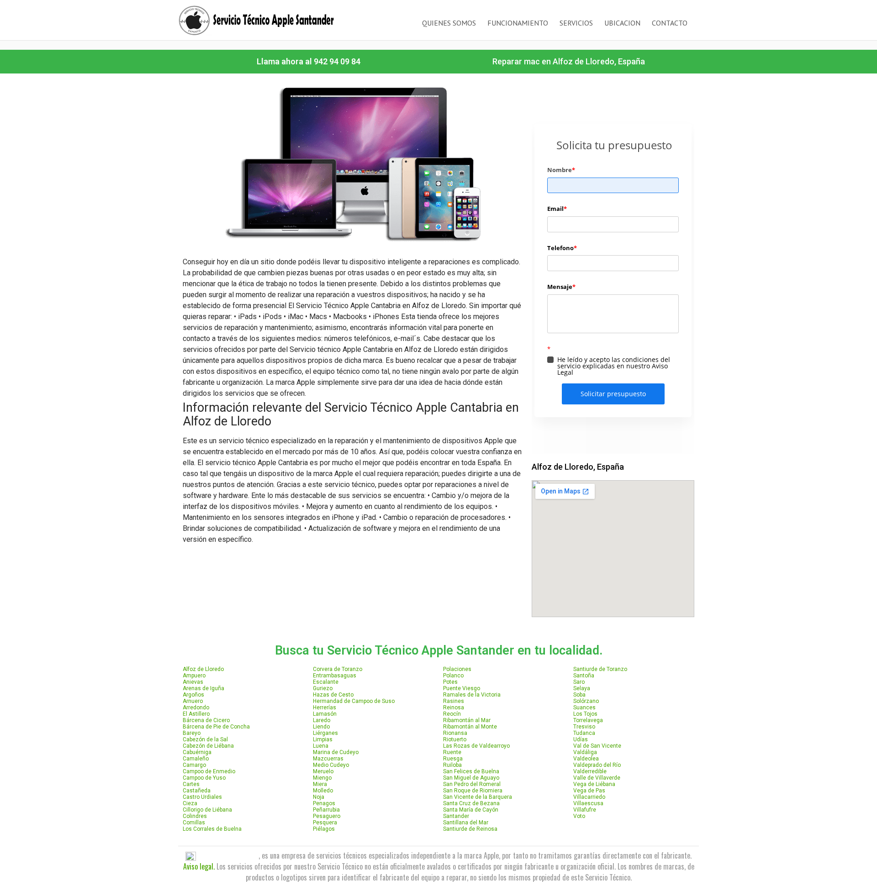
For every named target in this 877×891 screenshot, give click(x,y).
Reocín (452, 714)
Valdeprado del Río (597, 765)
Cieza (190, 803)
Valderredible (590, 771)
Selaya (581, 688)
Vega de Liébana (594, 784)
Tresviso (584, 726)
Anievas (193, 682)
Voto (579, 816)
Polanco (453, 675)
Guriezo (323, 688)
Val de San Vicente (597, 746)
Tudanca (584, 733)
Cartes (191, 784)
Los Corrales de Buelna (212, 829)
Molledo (323, 790)
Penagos (324, 803)
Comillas (194, 822)
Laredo (321, 720)
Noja (318, 797)
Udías (580, 739)
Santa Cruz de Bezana (471, 803)
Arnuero (193, 701)
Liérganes (325, 733)
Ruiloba (452, 765)
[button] (308, 61)
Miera (320, 784)
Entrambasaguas (334, 675)
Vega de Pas (589, 790)
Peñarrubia (326, 810)
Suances (584, 707)
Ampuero (194, 675)
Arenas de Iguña (203, 688)
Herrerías (324, 707)
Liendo (321, 726)
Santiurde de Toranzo (600, 669)
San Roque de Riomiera (472, 790)
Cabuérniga (197, 752)
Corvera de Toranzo (337, 669)
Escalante (325, 682)
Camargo (194, 765)
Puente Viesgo (461, 688)
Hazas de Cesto (333, 695)
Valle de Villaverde (596, 778)
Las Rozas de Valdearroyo (476, 746)
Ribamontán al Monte (470, 726)
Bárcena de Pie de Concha (216, 726)
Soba (579, 695)
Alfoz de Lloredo (203, 669)
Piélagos (324, 829)
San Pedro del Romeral (472, 784)
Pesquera (325, 822)
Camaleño (196, 758)
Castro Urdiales (202, 797)
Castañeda (197, 790)
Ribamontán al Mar (467, 720)
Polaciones (457, 669)
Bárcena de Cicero (206, 720)
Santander (456, 816)
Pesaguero (326, 816)
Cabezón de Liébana (208, 746)
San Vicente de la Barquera (477, 797)
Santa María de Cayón (470, 810)
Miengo (322, 778)
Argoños (193, 695)
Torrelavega (588, 720)
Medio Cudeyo (331, 765)
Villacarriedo (589, 797)
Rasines (453, 701)
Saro (579, 682)
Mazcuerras (328, 758)
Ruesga (453, 758)
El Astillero (196, 714)
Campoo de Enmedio (209, 771)
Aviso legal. (199, 866)
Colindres (195, 816)
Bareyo (192, 733)
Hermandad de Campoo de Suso (354, 701)
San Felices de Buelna (471, 771)
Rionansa (455, 733)
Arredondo (196, 707)
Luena (320, 746)
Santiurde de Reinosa (470, 829)
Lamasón (325, 714)
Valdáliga (585, 752)
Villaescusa (588, 803)
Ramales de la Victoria (472, 695)
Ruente (452, 752)
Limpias (323, 739)
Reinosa (453, 707)
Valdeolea (586, 758)
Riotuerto (454, 739)
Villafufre (584, 810)
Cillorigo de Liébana (207, 810)
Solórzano (586, 701)
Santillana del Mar (465, 822)
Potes (450, 682)
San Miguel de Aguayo (471, 778)
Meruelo (323, 771)
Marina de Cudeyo (336, 752)
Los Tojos (585, 714)
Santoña (583, 675)
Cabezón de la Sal (205, 739)
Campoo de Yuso (204, 778)
